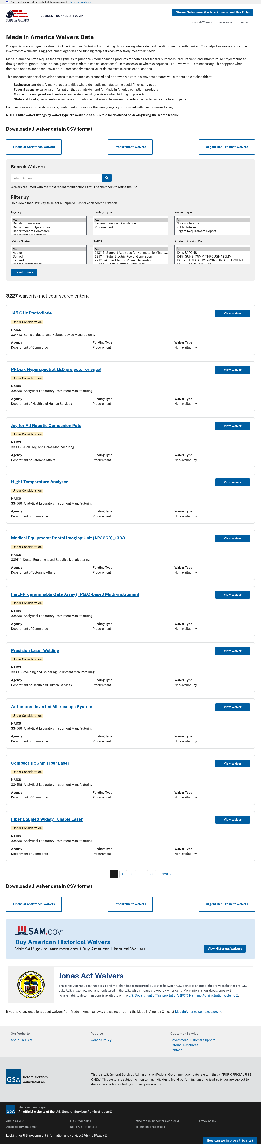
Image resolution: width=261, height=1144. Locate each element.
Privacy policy (206, 1120)
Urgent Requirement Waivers (227, 147)
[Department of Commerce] (49, 231)
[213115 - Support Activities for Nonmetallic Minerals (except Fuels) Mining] (131, 253)
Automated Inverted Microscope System (51, 706)
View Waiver (233, 313)
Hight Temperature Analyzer (39, 481)
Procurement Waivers (130, 147)
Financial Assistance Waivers (34, 147)
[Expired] (49, 260)
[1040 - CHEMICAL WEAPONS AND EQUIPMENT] (213, 260)
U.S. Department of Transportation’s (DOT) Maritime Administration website (182, 995)
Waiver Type (183, 212)
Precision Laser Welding (35, 650)
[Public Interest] (213, 227)
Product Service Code (189, 241)
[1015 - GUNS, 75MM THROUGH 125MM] (213, 256)
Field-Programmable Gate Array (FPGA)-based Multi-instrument (75, 594)
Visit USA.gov (94, 1135)
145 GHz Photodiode (31, 312)
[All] (49, 220)
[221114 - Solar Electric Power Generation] (131, 256)
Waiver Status (20, 241)
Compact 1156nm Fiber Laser (40, 763)
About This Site (21, 1040)
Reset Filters (24, 272)
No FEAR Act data (82, 1126)
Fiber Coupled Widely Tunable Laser (47, 819)
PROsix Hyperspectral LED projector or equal (56, 369)
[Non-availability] (213, 223)
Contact (176, 1050)
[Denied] (49, 256)
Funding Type (102, 212)
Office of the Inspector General (155, 1120)
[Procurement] (131, 227)
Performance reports (148, 1126)
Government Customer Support (192, 1040)
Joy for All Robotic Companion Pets (46, 425)
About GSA (13, 1120)
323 (151, 874)
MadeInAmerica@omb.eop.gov (196, 1012)
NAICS (97, 241)
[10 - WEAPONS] (213, 253)
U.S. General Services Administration (82, 1112)
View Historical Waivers (225, 948)
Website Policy (101, 1040)
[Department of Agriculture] (49, 227)
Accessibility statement (22, 1126)
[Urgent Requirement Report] (213, 231)
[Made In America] (44, 17)
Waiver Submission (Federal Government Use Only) (213, 12)
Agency (16, 212)
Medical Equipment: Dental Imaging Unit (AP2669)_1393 (68, 537)
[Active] (49, 253)
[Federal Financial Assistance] (131, 223)
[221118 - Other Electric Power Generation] (131, 260)
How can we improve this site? (230, 1140)
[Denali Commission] (49, 223)
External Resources (184, 1045)
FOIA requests (80, 1120)
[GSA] (10, 1109)
